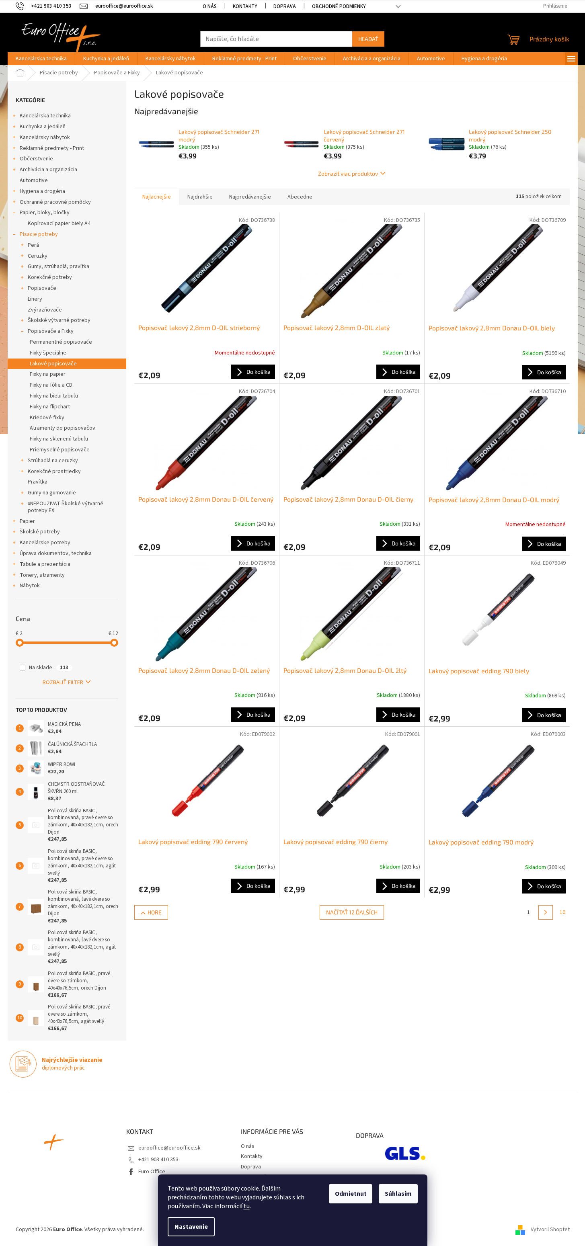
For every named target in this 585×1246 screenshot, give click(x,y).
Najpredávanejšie (250, 197)
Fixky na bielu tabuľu (54, 396)
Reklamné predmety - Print (52, 148)
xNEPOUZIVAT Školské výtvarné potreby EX (65, 507)
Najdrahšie (200, 197)
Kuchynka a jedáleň (43, 127)
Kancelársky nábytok (45, 137)
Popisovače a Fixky (51, 331)
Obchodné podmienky (339, 6)
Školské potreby (40, 532)
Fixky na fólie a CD (51, 385)
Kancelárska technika (45, 116)
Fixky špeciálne (48, 353)
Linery (35, 299)
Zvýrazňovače (45, 310)
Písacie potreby (39, 234)
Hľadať (368, 38)
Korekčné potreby (50, 277)
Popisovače (42, 288)
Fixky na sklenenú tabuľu (59, 439)
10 (562, 912)
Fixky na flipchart (50, 407)
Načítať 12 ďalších (352, 912)
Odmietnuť (350, 1193)
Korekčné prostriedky (54, 471)
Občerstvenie (36, 159)
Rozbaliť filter (63, 682)
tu (247, 1206)
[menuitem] (41, 58)
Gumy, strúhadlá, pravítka (58, 266)
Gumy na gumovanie (52, 493)
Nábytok (30, 586)
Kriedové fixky (47, 418)
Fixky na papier (48, 374)
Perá (33, 245)
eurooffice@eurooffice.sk (169, 1148)
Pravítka (37, 482)
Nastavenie (191, 1226)
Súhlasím (398, 1193)
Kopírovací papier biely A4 (59, 223)
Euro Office (151, 1172)
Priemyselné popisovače (60, 450)
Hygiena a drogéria (42, 191)
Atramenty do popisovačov (62, 428)
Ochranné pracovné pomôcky (55, 202)
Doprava (284, 6)
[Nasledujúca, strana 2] (545, 912)
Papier (27, 521)
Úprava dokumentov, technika (56, 553)
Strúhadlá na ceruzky (53, 461)
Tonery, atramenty (42, 575)
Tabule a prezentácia (45, 564)
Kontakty (245, 6)
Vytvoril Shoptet (550, 1230)
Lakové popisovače (53, 364)
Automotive (34, 180)
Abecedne (299, 197)
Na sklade (48, 668)
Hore (155, 912)
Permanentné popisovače (61, 342)
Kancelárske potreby (45, 543)
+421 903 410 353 (158, 1160)
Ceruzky (37, 256)
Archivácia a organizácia (48, 170)
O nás (210, 6)
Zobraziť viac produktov (348, 173)
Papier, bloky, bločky (45, 213)
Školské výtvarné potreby (59, 320)
